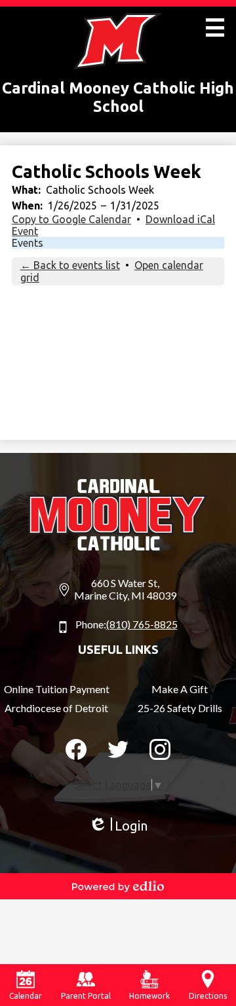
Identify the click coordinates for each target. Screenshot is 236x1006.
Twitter (118, 749)
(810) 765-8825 (142, 624)
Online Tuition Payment (56, 689)
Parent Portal (86, 996)
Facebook (76, 749)
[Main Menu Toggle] (215, 27)
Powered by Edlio (118, 886)
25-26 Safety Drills (180, 708)
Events (27, 243)
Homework (149, 996)
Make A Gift (179, 689)
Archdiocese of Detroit (56, 708)
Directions (208, 996)
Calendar (25, 996)
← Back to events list (70, 265)
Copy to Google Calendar (71, 219)
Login (118, 826)
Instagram (160, 749)
